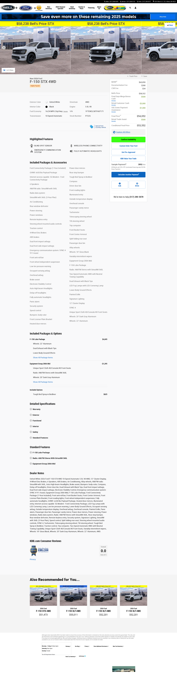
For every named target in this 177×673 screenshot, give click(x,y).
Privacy (33, 559)
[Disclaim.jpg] (123, 669)
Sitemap (68, 646)
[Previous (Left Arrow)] (4, 47)
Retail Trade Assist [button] (119, 120)
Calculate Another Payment (128, 174)
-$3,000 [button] (142, 103)
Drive (137, 186)
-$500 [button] (143, 97)
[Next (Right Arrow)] (173, 47)
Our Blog (77, 646)
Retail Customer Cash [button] (120, 104)
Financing (91, 8)
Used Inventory (72, 8)
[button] (68, 85)
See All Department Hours (48, 654)
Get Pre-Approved (128, 152)
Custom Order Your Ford (128, 146)
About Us (99, 8)
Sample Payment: (119, 164)
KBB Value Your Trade (128, 159)
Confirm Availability (128, 139)
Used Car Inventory (70, 656)
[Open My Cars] (135, 8)
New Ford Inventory (118, 646)
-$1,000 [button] (142, 108)
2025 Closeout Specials (60, 8)
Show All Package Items (43, 357)
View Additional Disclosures (101, 646)
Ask (119, 186)
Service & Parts (81, 8)
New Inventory (49, 8)
